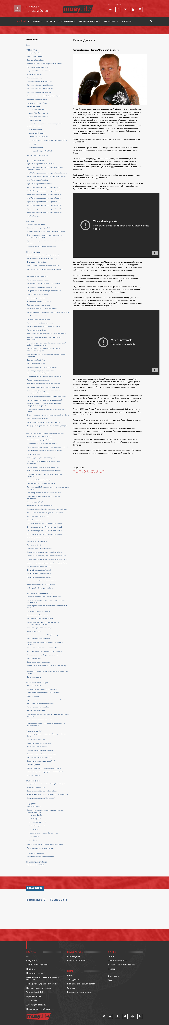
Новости (112, 969)
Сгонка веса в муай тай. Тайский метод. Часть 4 (44, 534)
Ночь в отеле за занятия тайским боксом (42, 443)
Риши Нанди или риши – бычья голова (43, 833)
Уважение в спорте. (34, 685)
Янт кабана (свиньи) (37, 826)
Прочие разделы (88, 21)
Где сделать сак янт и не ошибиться (40, 848)
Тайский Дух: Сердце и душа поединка (41, 458)
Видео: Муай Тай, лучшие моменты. (40, 505)
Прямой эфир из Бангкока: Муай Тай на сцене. (44, 493)
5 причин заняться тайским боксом (40, 720)
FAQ (28, 45)
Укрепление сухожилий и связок (39, 301)
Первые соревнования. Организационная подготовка (47, 396)
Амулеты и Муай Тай (34, 74)
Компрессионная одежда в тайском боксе (42, 367)
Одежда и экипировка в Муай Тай (39, 81)
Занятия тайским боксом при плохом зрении (43, 384)
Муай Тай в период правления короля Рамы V (43, 202)
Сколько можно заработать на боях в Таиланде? (44, 450)
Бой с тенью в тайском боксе (37, 615)
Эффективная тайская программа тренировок (44, 768)
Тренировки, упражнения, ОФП (39, 593)
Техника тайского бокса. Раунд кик (39, 757)
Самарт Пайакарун (36, 147)
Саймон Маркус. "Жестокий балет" (39, 548)
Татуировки (31, 803)
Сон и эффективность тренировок (39, 273)
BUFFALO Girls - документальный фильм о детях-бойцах (47, 794)
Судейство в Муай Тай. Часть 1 (38, 67)
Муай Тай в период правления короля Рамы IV (44, 198)
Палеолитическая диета (36, 224)
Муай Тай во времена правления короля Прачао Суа (46, 176)
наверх (17, 10)
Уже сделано (73, 979)
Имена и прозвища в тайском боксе (40, 538)
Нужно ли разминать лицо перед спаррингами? (44, 400)
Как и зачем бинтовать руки (37, 276)
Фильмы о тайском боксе (36, 787)
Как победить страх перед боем (38, 707)
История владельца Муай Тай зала (40, 440)
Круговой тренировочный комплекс (40, 618)
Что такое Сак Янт (36, 815)
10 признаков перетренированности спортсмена (45, 269)
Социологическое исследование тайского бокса (44, 552)
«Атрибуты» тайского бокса (37, 103)
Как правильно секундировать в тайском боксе (44, 283)
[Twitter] (84, 471)
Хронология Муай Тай (35, 161)
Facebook (57, 899)
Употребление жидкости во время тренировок (44, 291)
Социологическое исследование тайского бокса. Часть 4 (47, 563)
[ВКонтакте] (76, 471)
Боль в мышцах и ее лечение (37, 298)
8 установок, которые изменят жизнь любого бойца (46, 700)
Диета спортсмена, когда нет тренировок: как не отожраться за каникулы (44, 236)
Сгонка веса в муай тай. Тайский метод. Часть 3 (44, 531)
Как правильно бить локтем (37, 747)
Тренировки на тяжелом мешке (38, 638)
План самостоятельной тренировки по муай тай (44, 655)
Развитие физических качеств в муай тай (42, 258)
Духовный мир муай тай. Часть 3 (39, 577)
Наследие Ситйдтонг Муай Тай (40, 151)
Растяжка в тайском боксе (36, 330)
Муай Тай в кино (33, 781)
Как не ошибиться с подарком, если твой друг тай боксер (48, 312)
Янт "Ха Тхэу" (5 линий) (37, 822)
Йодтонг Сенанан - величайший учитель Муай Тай (48, 140)
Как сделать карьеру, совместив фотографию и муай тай (47, 447)
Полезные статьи (33, 252)
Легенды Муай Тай (34, 53)
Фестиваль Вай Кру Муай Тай (37, 516)
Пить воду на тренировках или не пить (41, 246)
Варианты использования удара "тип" (41, 761)
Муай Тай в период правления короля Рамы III (44, 194)
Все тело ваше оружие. (35, 775)
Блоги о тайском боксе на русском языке (41, 581)
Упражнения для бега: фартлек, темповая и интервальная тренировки (43, 623)
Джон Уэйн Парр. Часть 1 (38, 109)
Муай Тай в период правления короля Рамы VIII (44, 212)
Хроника (71, 988)
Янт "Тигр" (33, 840)
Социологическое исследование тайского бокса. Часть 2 (47, 556)
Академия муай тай (34, 545)
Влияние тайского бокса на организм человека (44, 64)
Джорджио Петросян (37, 133)
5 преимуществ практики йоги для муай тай (43, 255)
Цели (69, 975)
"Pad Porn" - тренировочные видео (39, 628)
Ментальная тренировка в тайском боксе (42, 689)
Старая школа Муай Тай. (36, 739)
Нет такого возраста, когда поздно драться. (43, 467)
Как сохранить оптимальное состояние (41, 287)
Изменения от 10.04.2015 (36, 865)
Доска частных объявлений (121, 964)
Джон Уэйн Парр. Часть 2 (38, 113)
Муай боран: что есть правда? (38, 155)
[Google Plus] (100, 471)
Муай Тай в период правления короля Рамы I (43, 187)
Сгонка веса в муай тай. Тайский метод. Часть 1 (44, 523)
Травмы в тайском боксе (36, 364)
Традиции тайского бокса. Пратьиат (40, 89)
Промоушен (111, 21)
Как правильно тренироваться (38, 280)
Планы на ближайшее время (81, 983)
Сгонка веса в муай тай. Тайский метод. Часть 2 (44, 527)
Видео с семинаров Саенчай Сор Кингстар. (43, 635)
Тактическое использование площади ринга (43, 422)
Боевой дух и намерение (36, 710)
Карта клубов (73, 956)
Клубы (36, 21)
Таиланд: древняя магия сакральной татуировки (45, 844)
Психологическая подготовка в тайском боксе (43, 693)
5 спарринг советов (34, 677)
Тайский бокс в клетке (35, 520)
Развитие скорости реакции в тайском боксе (43, 326)
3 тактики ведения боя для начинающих (42, 754)
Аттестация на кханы (35, 853)
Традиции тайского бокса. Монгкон (40, 85)
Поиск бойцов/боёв (117, 960)
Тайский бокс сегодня (35, 56)
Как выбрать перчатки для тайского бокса (42, 309)
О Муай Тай (31, 50)
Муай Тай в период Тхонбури (37, 180)
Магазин (127, 21)
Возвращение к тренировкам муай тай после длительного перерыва (43, 350)
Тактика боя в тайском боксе (37, 418)
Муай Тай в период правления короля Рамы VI (44, 205)
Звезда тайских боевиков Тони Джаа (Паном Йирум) (46, 784)
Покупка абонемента (77, 960)
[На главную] (78, 5)
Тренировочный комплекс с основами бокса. (43, 648)
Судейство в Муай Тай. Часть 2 (38, 71)
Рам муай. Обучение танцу (37, 99)
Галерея (50, 21)
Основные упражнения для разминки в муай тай (45, 772)
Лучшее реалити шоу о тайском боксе (41, 483)
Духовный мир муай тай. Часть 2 (39, 574)
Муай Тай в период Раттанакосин (39, 184)
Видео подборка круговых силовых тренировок (44, 596)
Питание (30, 221)
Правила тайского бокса (36, 862)
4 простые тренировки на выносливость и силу (44, 651)
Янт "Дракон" (34, 829)
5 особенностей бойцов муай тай (39, 566)
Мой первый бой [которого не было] (40, 588)
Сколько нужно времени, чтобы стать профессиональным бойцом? (40, 372)
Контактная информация (79, 992)
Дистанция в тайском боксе (37, 262)
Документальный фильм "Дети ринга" (41, 798)
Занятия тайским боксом (36, 60)
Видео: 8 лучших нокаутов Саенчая (40, 750)
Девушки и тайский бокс (36, 360)
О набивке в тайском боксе (37, 316)
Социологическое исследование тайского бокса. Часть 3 (47, 559)
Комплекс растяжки (34, 631)
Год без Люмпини (33, 454)
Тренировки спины (34, 658)
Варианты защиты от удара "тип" (39, 743)
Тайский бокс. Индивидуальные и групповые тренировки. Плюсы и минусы (43, 392)
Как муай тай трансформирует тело (40, 323)
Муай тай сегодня (33, 216)
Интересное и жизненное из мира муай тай (45, 433)
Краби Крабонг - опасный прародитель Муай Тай (45, 513)
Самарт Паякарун (35, 129)
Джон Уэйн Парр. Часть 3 (38, 117)
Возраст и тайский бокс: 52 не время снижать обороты (47, 509)
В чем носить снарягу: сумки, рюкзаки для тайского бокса (48, 415)
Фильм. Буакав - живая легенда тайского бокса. (44, 471)
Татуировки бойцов (34, 806)
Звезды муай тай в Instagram (37, 541)
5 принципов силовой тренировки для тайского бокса (46, 334)
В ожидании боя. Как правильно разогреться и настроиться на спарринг (44, 405)
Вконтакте (34, 899)
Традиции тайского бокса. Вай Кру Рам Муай (43, 96)
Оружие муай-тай (33, 765)
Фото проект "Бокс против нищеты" (40, 436)
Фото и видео (114, 976)
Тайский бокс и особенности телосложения (43, 266)
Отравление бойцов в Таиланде (39, 480)
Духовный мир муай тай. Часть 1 (39, 570)
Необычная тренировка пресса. (38, 611)
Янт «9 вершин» (35, 819)
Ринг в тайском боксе (35, 78)
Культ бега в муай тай (35, 502)
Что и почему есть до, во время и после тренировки (46, 231)
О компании (66, 21)
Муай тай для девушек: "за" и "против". (41, 584)
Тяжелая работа (33, 696)
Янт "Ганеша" (34, 836)
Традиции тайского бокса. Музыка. (39, 92)
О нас (70, 971)
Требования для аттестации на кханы (41, 856)
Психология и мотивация (37, 682)
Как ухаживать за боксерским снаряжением (43, 387)
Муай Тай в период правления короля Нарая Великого (47, 173)
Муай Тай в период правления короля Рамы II (43, 191)
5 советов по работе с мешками (38, 662)
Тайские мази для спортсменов (38, 305)
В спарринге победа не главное (38, 319)
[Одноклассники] (90, 471)
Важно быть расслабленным (37, 294)
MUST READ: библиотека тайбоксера (40, 703)
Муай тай (21, 21)
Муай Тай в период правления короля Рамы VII (44, 209)
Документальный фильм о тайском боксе (42, 791)
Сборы (111, 956)
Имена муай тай (33, 107)
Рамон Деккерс (35, 120)
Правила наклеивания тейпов (38, 380)
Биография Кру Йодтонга (38, 137)
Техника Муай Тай (34, 731)
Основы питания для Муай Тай (38, 228)
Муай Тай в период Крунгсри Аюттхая (41, 164)
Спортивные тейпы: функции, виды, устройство (44, 376)
